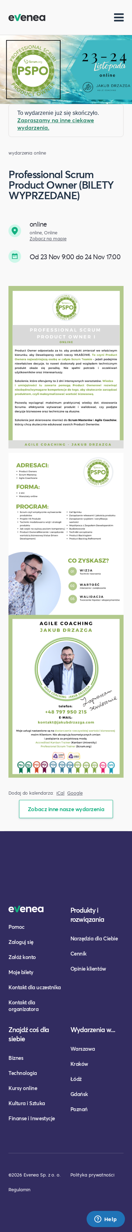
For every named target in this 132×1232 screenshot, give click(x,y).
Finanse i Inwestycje (31, 1118)
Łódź (76, 1078)
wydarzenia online (27, 153)
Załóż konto (22, 956)
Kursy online (22, 1087)
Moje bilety (20, 972)
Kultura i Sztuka (26, 1103)
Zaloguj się (20, 941)
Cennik (78, 953)
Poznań (79, 1109)
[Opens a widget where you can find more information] (105, 1219)
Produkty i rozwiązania (87, 915)
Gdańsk (79, 1093)
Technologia (22, 1072)
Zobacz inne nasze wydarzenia (66, 809)
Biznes (15, 1057)
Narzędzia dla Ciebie (94, 938)
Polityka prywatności (92, 1175)
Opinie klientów (88, 968)
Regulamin (19, 1189)
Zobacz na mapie (48, 238)
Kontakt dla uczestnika (34, 987)
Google (75, 793)
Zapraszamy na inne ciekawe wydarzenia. (55, 123)
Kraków (79, 1063)
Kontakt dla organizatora (23, 1005)
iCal (60, 793)
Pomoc (16, 926)
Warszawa (82, 1048)
